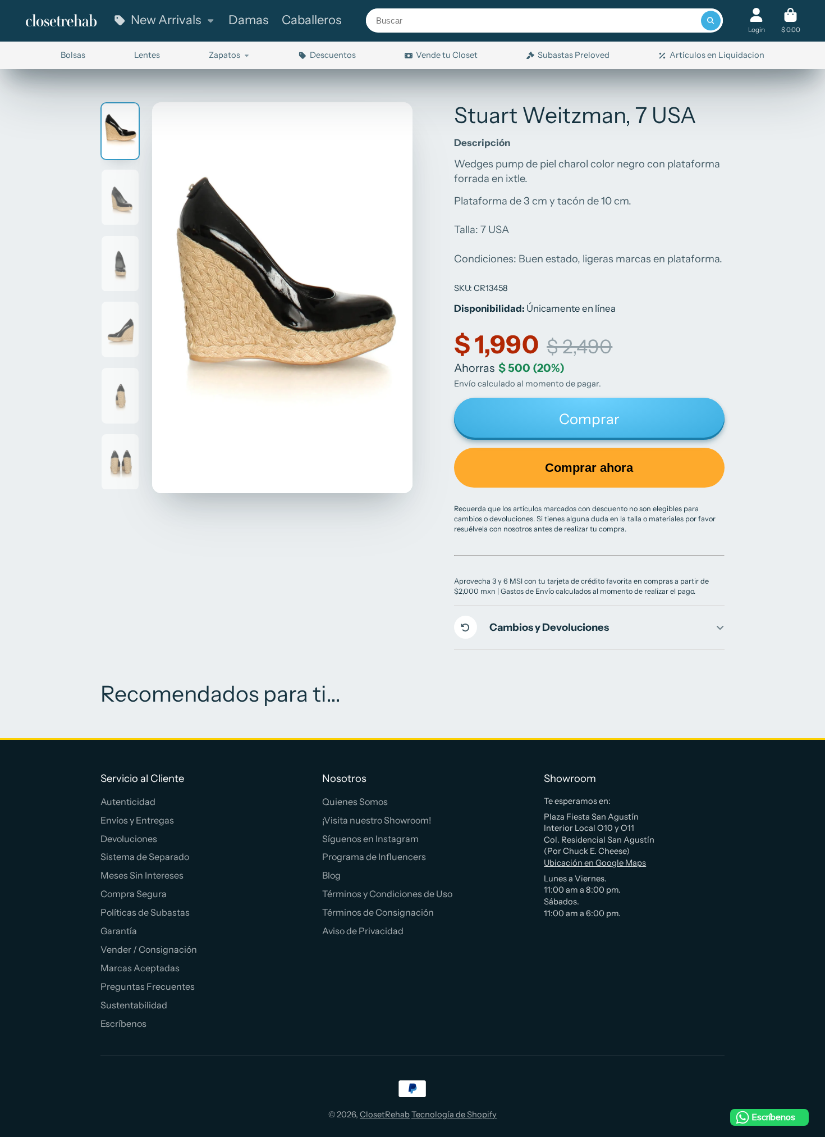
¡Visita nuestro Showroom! (376, 820)
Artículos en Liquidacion (717, 55)
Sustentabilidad (133, 1005)
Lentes (147, 55)
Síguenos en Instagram (370, 838)
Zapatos (224, 55)
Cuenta (756, 21)
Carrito (790, 21)
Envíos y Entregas (137, 820)
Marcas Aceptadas (140, 968)
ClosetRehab (385, 1114)
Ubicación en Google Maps (595, 863)
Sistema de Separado (144, 856)
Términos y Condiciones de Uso (387, 893)
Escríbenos (123, 1023)
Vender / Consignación (148, 949)
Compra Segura (133, 893)
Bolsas (73, 55)
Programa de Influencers (374, 856)
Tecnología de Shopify (454, 1114)
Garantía (118, 930)
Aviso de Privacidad (363, 930)
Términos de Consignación (378, 912)
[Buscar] (711, 20)
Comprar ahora (589, 468)
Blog (331, 875)
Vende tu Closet (447, 55)
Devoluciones (128, 838)
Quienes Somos (355, 801)
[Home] (61, 21)
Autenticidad (127, 801)
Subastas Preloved (573, 55)
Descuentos (333, 55)
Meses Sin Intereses (142, 875)
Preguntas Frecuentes (147, 986)
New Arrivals (166, 20)
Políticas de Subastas (145, 912)
